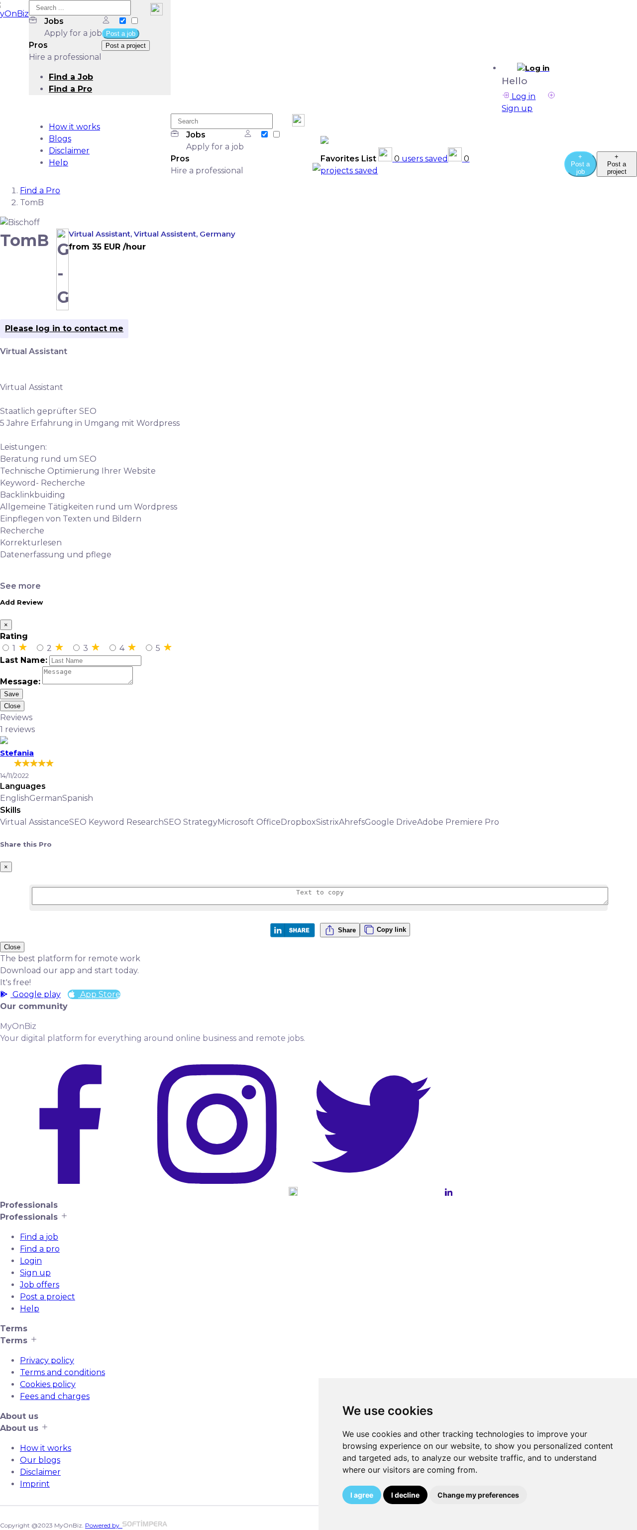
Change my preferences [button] (478, 1495)
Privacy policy (47, 1360)
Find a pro (40, 1249)
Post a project (47, 1296)
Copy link (391, 929)
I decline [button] (405, 1495)
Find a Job (71, 77)
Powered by (103, 1525)
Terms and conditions (62, 1372)
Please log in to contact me (64, 328)
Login (31, 1261)
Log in (522, 96)
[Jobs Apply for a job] (123, 21)
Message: (20, 681)
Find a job (39, 1237)
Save (11, 694)
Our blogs (40, 1460)
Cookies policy (48, 1384)
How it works (74, 126)
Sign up (35, 1272)
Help (58, 162)
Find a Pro (70, 89)
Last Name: (23, 660)
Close (12, 706)
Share (347, 930)
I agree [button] (361, 1495)
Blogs (60, 138)
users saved (421, 158)
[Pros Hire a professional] (134, 21)
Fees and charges (55, 1396)
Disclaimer (69, 150)
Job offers (39, 1284)
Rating (14, 636)
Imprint (35, 1484)
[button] (533, 68)
